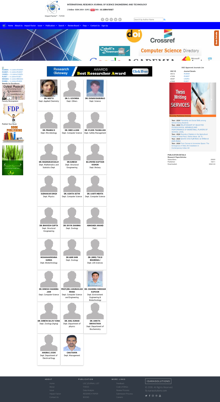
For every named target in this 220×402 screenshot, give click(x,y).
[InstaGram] (111, 19)
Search (62, 26)
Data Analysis (88, 390)
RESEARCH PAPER (90, 393)
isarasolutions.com (157, 390)
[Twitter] (107, 19)
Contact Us (95, 26)
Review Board (74, 26)
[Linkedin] (115, 19)
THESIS (86, 387)
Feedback (120, 383)
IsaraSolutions (158, 381)
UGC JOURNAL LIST (91, 383)
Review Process (122, 390)
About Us (19, 26)
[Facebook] (102, 19)
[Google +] (120, 19)
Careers (119, 397)
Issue (40, 26)
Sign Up (105, 26)
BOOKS (86, 397)
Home (10, 26)
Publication (50, 26)
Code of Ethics (122, 387)
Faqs (85, 26)
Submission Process (124, 393)
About (52, 387)
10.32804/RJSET (107, 10)
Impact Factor (30, 26)
